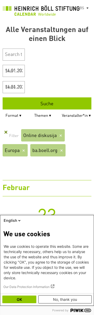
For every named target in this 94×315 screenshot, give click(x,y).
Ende (10, 87)
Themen (41, 116)
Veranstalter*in (75, 116)
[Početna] (41, 11)
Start (10, 71)
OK (19, 299)
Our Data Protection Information (26, 287)
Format (11, 116)
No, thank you (65, 299)
